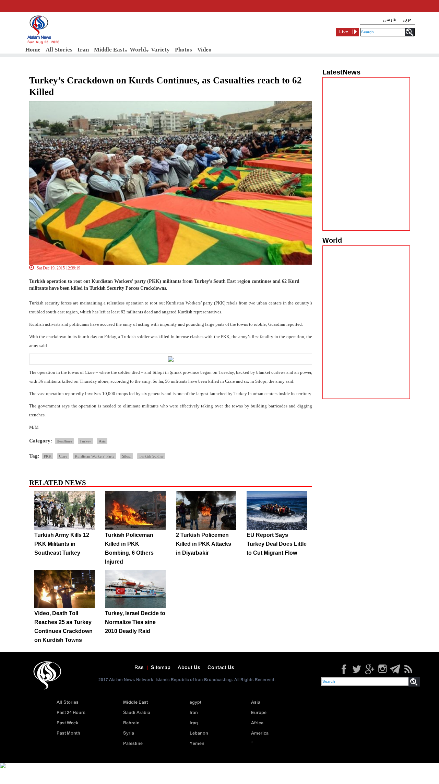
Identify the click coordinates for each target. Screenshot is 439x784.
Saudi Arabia (136, 712)
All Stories (59, 49)
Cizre (63, 456)
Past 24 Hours (71, 712)
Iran (83, 49)
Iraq (194, 723)
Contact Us (220, 668)
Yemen (197, 743)
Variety (160, 49)
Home (32, 49)
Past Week (67, 723)
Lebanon (199, 733)
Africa (257, 723)
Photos (183, 49)
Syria (128, 733)
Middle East (109, 49)
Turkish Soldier (151, 456)
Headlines (64, 441)
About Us (189, 668)
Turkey (85, 441)
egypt (195, 702)
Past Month (68, 733)
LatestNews (341, 72)
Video (204, 49)
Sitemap (160, 668)
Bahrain (131, 723)
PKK (47, 456)
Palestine (133, 743)
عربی (407, 20)
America (260, 733)
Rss (139, 668)
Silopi (126, 456)
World (138, 49)
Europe (258, 712)
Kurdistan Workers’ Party (95, 456)
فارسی (389, 20)
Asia (102, 441)
